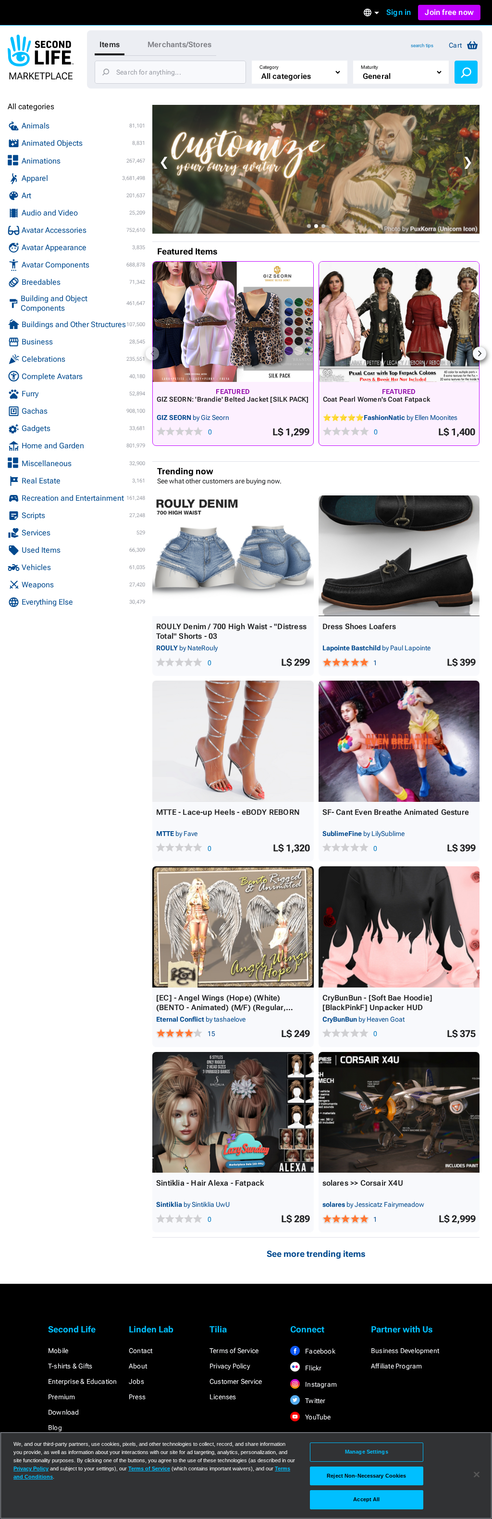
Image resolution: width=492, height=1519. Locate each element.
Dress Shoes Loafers (359, 626)
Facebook (319, 1351)
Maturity (369, 67)
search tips (422, 45)
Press (137, 1397)
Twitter (315, 1401)
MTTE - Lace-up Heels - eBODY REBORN (228, 812)
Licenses (222, 1397)
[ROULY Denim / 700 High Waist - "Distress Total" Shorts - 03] (233, 556)
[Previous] (152, 353)
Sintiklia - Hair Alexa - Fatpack (210, 1183)
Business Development (405, 1350)
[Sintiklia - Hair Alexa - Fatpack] (233, 1112)
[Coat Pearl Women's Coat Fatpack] (399, 322)
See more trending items (316, 1254)
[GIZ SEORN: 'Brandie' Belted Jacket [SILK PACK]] (233, 322)
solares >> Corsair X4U (362, 1183)
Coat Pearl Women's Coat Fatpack (376, 399)
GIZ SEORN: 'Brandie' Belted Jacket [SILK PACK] (233, 399)
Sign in (398, 12)
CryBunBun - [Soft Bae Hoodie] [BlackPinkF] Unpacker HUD (377, 1002)
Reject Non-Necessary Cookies (366, 1476)
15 (211, 1034)
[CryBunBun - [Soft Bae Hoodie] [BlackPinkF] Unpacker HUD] (399, 926)
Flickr (312, 1368)
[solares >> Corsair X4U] (399, 1112)
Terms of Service (233, 1350)
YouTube (317, 1417)
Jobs (136, 1381)
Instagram (320, 1384)
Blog (55, 1427)
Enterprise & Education (82, 1381)
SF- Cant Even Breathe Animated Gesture (395, 812)
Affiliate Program (396, 1366)
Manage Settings (366, 1452)
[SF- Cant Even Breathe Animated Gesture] (399, 741)
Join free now (449, 12)
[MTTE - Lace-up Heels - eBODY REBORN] (233, 741)
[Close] (476, 1474)
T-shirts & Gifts (70, 1366)
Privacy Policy (229, 1366)
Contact (140, 1350)
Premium (61, 1397)
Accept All (366, 1499)
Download (63, 1412)
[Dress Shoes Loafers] (399, 556)
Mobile (58, 1350)
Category (269, 67)
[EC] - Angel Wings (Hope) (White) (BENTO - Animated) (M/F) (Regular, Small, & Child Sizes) (221, 1007)
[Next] (479, 353)
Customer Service (235, 1381)
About (138, 1366)
